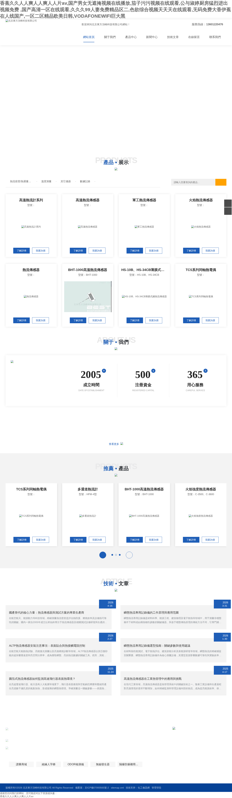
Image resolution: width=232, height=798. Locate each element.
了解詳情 (21, 250)
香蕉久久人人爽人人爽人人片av (16, 796)
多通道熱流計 (88, 489)
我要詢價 (40, 250)
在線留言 (194, 37)
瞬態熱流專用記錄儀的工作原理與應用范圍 (151, 612)
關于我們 (110, 37)
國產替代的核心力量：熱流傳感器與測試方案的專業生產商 (46, 612)
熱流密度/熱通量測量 (21, 181)
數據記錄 (85, 181)
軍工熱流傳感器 (144, 200)
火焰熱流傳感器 (201, 200)
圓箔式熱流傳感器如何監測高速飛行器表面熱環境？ (42, 678)
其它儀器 (66, 181)
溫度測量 (46, 181)
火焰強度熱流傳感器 (200, 489)
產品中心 (131, 37)
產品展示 (96, 735)
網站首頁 (89, 37)
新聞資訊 (125, 735)
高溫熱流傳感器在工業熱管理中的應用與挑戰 (153, 678)
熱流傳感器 (31, 270)
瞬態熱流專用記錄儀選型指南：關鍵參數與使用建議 (157, 645)
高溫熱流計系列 (31, 200)
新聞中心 (152, 37)
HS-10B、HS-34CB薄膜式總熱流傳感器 (145, 270)
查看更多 (114, 444)
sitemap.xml (117, 787)
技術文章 (173, 37)
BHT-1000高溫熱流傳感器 (87, 270)
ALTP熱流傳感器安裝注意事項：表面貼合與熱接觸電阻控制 (47, 645)
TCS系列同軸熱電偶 (201, 270)
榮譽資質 (125, 741)
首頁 (93, 729)
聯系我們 (215, 37)
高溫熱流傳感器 (88, 200)
